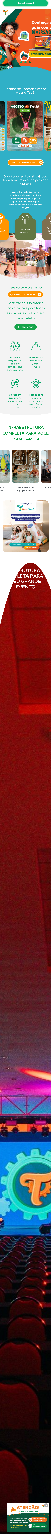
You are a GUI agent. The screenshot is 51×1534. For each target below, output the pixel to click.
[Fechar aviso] (46, 1505)
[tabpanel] (25, 362)
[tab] (21, 62)
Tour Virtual (28, 327)
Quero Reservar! (25, 3)
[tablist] (25, 226)
